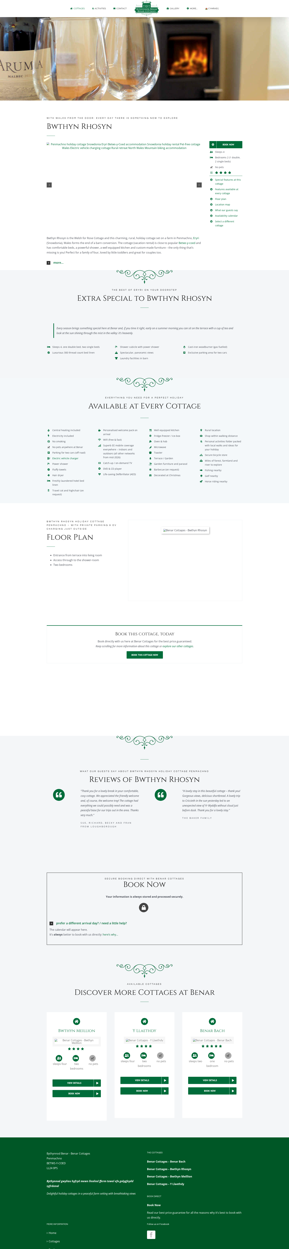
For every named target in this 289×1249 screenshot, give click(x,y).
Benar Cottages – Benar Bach (166, 1161)
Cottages (54, 1241)
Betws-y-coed (187, 243)
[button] (49, 184)
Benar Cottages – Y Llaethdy (165, 1184)
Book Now (154, 1205)
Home (52, 1233)
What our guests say (226, 210)
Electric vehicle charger (65, 458)
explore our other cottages (178, 646)
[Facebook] (151, 1235)
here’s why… (110, 934)
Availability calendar (226, 215)
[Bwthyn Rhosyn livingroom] (124, 146)
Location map (222, 204)
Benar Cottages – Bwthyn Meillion (169, 1176)
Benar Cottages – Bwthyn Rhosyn (169, 1169)
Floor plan (220, 199)
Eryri (196, 238)
